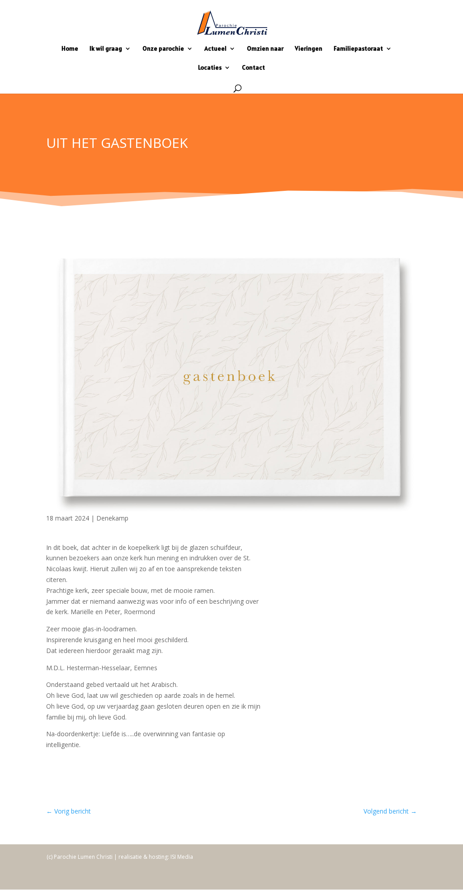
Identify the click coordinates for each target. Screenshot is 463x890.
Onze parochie (163, 48)
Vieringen (308, 48)
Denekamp (112, 518)
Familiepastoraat (358, 48)
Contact (253, 67)
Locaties (210, 67)
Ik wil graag (106, 48)
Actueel (215, 48)
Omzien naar (265, 48)
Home (69, 48)
